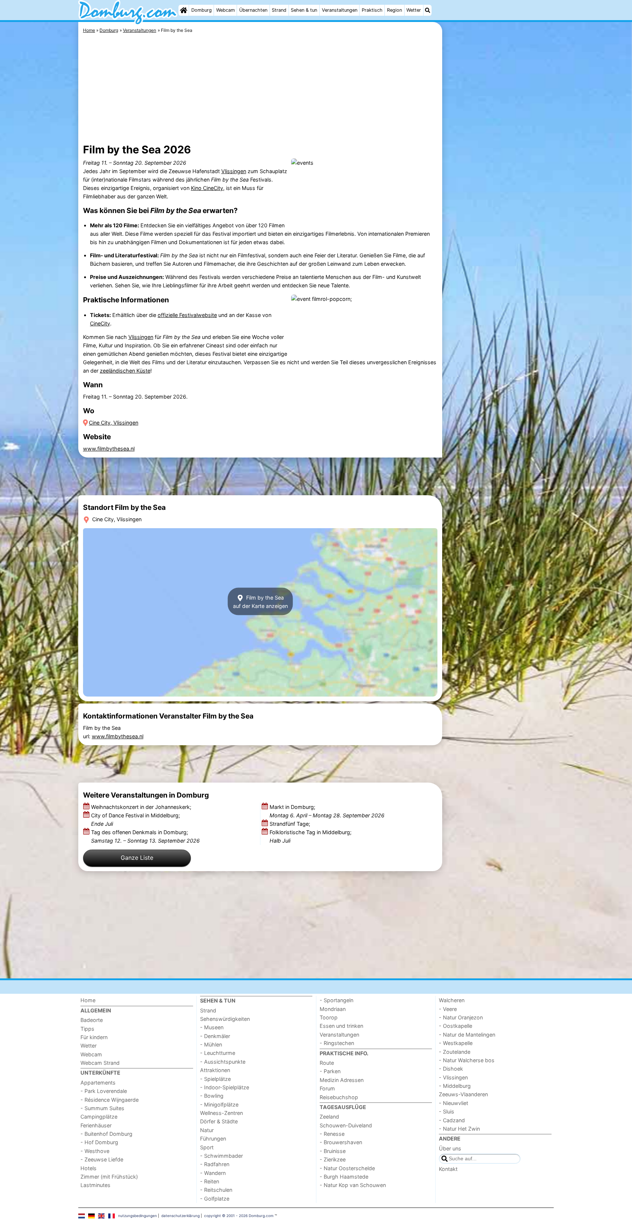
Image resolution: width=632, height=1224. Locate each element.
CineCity (100, 323)
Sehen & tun (304, 10)
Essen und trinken (341, 1026)
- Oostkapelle (455, 1026)
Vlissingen (233, 171)
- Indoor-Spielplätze (224, 1087)
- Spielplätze (215, 1079)
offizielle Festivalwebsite (187, 315)
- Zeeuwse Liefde (101, 1159)
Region (394, 10)
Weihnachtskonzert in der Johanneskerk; (142, 807)
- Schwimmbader (221, 1156)
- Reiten (209, 1181)
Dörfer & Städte (219, 1121)
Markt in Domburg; (327, 811)
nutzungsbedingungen (137, 1215)
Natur (207, 1130)
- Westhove (94, 1151)
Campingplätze (98, 1116)
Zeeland (329, 1116)
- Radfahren (214, 1164)
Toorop (329, 1017)
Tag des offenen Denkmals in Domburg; (145, 836)
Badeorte (91, 1020)
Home (87, 1000)
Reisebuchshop (339, 1097)
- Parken (330, 1071)
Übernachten (253, 10)
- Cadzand (452, 1120)
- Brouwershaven (341, 1142)
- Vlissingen (453, 1077)
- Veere (448, 1009)
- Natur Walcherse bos (466, 1060)
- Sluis (446, 1111)
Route (327, 1063)
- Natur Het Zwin (459, 1129)
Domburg (201, 10)
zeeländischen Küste (125, 370)
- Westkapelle (456, 1043)
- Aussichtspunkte (222, 1062)
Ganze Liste (137, 857)
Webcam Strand (100, 1063)
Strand (279, 10)
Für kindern (94, 1037)
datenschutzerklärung (180, 1215)
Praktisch (372, 10)
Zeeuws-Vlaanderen (463, 1094)
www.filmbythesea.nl (109, 448)
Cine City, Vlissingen (113, 422)
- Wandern (213, 1173)
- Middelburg (455, 1086)
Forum (327, 1088)
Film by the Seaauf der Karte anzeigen (260, 601)
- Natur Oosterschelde (347, 1168)
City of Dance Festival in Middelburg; (135, 819)
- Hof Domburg (99, 1142)
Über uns (450, 1148)
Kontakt (448, 1169)
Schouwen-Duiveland (346, 1125)
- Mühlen (211, 1044)
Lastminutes (95, 1185)
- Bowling (211, 1096)
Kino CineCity (207, 188)
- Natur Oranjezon (461, 1017)
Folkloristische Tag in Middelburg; (310, 836)
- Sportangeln (336, 1000)
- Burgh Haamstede (344, 1176)
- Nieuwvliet (453, 1103)
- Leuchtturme (217, 1053)
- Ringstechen (337, 1043)
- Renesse (332, 1134)
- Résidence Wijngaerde (109, 1100)
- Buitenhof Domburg (106, 1134)
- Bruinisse (333, 1151)
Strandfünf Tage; (291, 824)
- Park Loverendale (103, 1091)
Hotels (88, 1168)
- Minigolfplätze (219, 1104)
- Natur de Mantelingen (467, 1034)
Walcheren (451, 1000)
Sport (207, 1147)
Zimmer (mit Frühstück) (109, 1176)
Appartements (98, 1082)
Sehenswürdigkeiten (225, 1019)
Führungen (213, 1138)
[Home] (183, 10)
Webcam (225, 10)
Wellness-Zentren (221, 1113)
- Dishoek (451, 1069)
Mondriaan (333, 1009)
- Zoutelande (454, 1052)
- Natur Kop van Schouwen (353, 1185)
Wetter (413, 10)
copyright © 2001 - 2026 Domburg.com (239, 1215)
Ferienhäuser (96, 1125)
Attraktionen (215, 1070)
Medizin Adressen (342, 1080)
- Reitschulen (216, 1190)
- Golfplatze (214, 1198)
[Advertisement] (499, 190)
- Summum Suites (102, 1108)
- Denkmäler (215, 1036)
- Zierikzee (333, 1159)
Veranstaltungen (339, 10)
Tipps (87, 1029)
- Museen (211, 1027)
